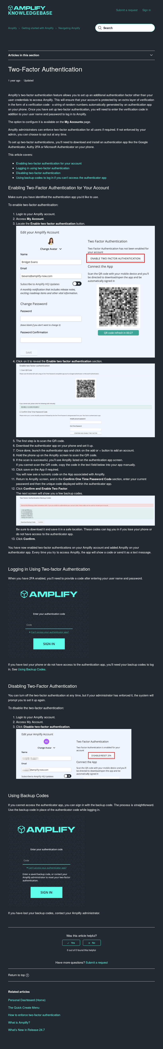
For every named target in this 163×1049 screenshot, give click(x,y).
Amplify (12, 28)
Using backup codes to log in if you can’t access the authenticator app (61, 177)
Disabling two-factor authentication (38, 173)
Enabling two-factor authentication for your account (49, 163)
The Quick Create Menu (23, 1007)
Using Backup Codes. (32, 669)
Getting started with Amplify (38, 28)
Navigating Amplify (69, 28)
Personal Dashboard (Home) (27, 1000)
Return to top (16, 975)
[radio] (71, 943)
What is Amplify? (19, 1022)
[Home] (27, 9)
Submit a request (127, 10)
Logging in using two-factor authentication (42, 168)
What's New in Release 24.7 (26, 1030)
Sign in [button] (146, 10)
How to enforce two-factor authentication (34, 1015)
